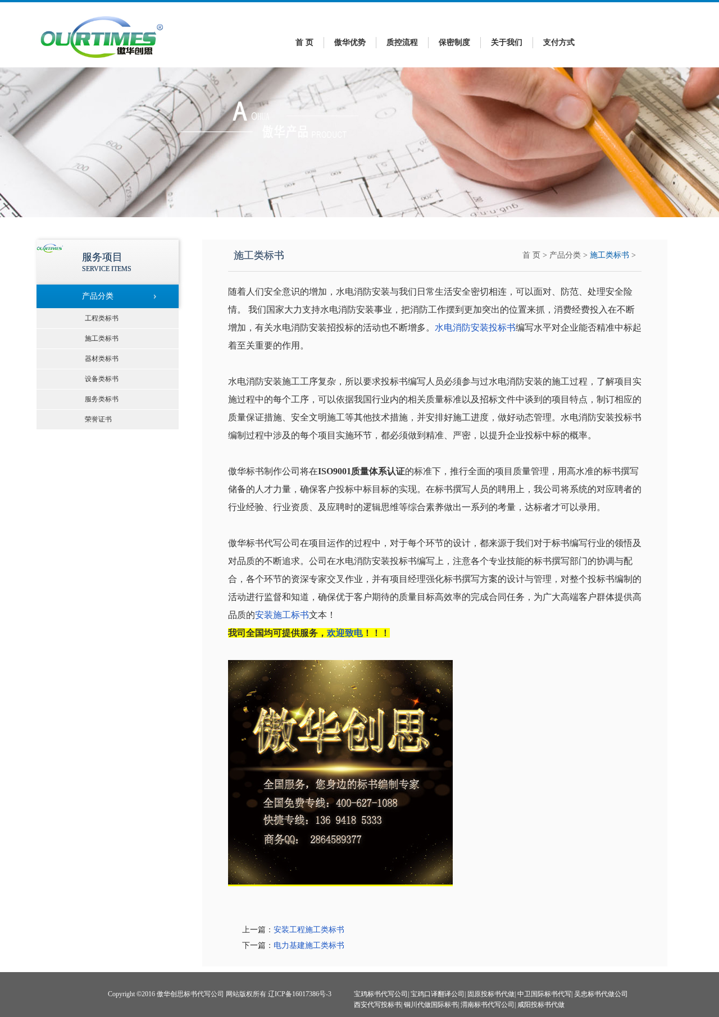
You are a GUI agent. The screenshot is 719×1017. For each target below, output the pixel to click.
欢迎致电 (345, 633)
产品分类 (565, 255)
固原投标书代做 (491, 994)
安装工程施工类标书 (309, 930)
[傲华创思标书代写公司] (102, 61)
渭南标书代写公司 (488, 1005)
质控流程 (402, 42)
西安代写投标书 (377, 1005)
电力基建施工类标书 (309, 945)
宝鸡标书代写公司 (381, 994)
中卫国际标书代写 (544, 994)
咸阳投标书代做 (541, 1005)
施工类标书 (609, 255)
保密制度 (454, 42)
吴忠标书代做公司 (601, 994)
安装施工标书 (282, 615)
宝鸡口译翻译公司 (438, 994)
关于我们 (506, 42)
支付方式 (559, 42)
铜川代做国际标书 (431, 1005)
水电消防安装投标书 (475, 327)
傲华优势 (350, 42)
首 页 (304, 42)
